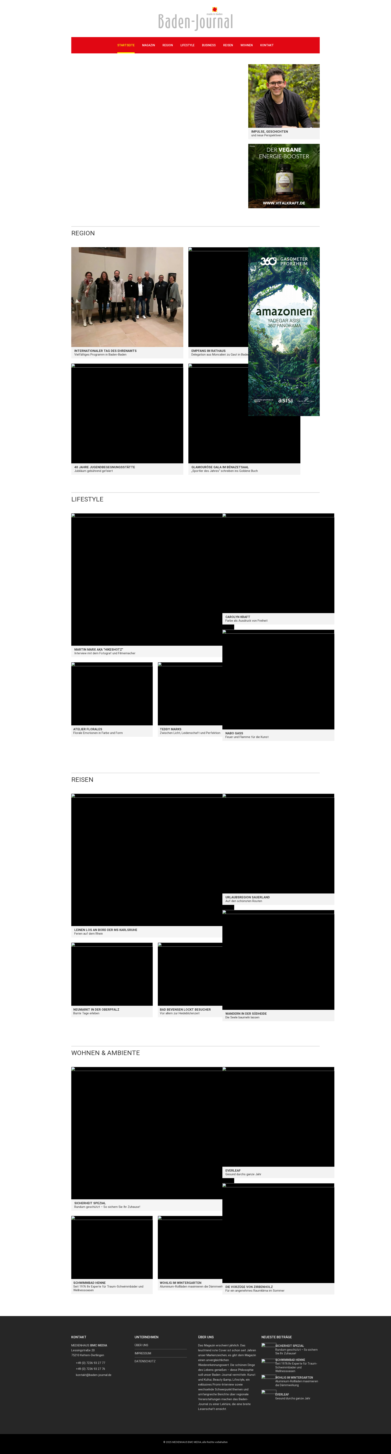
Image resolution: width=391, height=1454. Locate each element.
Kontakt (267, 45)
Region (168, 45)
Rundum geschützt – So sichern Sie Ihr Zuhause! (107, 1205)
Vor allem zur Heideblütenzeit (185, 1011)
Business (209, 45)
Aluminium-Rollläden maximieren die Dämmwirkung (194, 1284)
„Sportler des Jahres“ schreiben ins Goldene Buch (224, 469)
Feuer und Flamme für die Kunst (247, 735)
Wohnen (247, 45)
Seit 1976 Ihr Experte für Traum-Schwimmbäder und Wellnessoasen (108, 1286)
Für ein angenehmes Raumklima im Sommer (254, 1288)
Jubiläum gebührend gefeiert (104, 469)
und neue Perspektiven (269, 133)
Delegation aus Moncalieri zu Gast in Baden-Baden (225, 352)
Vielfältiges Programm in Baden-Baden (105, 352)
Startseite (126, 45)
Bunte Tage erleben (96, 1011)
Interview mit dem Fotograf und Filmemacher (104, 651)
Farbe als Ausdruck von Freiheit (246, 618)
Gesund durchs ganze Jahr (243, 1172)
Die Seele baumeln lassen (246, 1015)
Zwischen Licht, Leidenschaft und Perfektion (190, 731)
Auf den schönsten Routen (247, 899)
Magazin (148, 45)
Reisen (228, 45)
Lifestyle (187, 45)
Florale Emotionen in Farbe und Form (98, 731)
